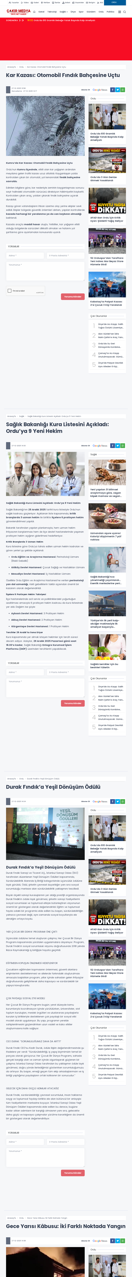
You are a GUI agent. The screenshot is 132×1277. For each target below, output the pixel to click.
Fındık (16, 899)
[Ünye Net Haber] (18, 12)
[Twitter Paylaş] (117, 89)
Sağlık (63, 11)
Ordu (101, 11)
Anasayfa (11, 67)
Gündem (91, 11)
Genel (41, 11)
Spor (81, 11)
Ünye (73, 11)
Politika (110, 11)
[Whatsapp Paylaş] (122, 89)
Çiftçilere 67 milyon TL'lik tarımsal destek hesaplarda (58, 20)
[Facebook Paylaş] (112, 89)
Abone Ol (85, 90)
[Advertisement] (66, 42)
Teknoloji (52, 11)
